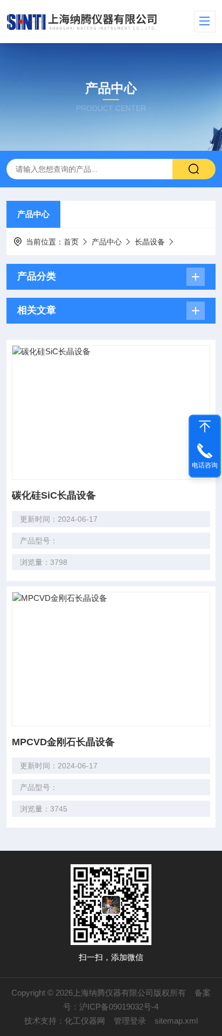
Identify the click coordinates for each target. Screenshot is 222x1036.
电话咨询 (205, 465)
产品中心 (33, 214)
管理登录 (130, 1020)
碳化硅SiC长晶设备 (54, 495)
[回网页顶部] (205, 426)
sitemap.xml (176, 1020)
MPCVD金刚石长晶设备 (63, 742)
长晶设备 (150, 241)
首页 (71, 241)
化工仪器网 (85, 1020)
